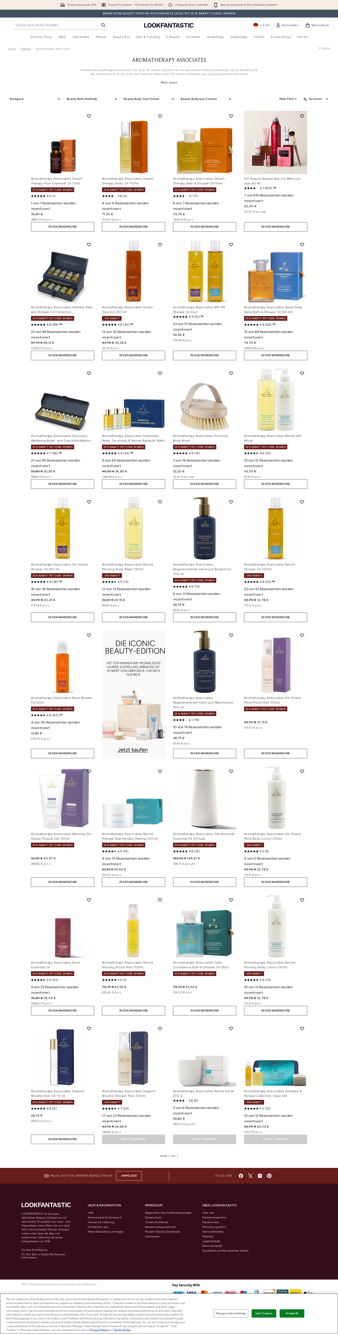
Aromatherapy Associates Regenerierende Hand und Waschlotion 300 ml (203, 702)
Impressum (152, 1236)
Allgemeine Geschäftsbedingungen (168, 1212)
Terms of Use (122, 1329)
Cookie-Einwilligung (35, 1250)
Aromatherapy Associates (169, 60)
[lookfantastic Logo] (169, 25)
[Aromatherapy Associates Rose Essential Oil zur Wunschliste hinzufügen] (89, 900)
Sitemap (207, 1236)
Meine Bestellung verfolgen (106, 1231)
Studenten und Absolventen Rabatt (225, 1250)
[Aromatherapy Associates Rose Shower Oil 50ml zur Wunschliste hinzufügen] (89, 635)
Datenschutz (153, 1217)
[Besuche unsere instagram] (260, 1176)
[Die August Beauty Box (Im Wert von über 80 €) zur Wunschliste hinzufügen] (302, 116)
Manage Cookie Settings (231, 1313)
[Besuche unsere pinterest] (269, 1176)
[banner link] (133, 694)
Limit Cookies (264, 1313)
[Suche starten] (103, 25)
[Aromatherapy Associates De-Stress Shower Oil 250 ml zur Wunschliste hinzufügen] (89, 502)
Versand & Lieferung (101, 1222)
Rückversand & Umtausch (105, 1217)
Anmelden (129, 1175)
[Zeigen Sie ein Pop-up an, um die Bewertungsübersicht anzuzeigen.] (275, 187)
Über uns (208, 1212)
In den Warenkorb (62, 226)
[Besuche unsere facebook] (241, 1176)
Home (12, 48)
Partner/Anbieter (213, 1231)
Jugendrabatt (211, 1241)
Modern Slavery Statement (162, 1231)
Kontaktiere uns (98, 1227)
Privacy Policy (99, 1329)
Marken (26, 48)
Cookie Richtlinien (157, 1222)
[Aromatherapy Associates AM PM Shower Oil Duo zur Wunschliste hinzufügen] (231, 244)
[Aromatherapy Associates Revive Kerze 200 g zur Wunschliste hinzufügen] (231, 1028)
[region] (169, 1313)
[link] (287, 25)
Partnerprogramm (214, 1227)
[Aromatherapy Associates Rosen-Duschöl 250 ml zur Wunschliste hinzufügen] (160, 244)
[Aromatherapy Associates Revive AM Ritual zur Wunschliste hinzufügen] (302, 373)
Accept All (292, 1313)
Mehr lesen (169, 82)
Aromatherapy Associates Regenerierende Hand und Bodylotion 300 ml (202, 569)
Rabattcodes (210, 1222)
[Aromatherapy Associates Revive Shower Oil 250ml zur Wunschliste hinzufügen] (302, 502)
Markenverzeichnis (214, 1217)
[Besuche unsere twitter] (250, 1176)
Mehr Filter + (288, 99)
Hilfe (91, 1212)
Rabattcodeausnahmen (160, 1227)
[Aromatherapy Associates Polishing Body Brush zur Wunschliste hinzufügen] (231, 373)
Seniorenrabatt (212, 1246)
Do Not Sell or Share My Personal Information (43, 1256)
